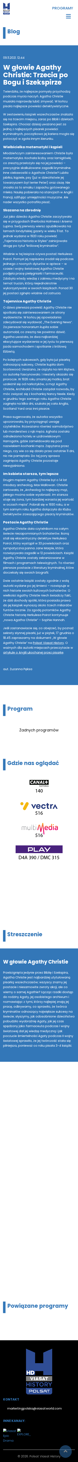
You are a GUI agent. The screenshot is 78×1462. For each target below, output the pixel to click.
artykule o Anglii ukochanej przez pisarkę (33, 652)
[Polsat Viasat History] (6, 8)
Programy (62, 8)
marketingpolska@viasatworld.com (34, 1408)
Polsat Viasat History (48, 643)
